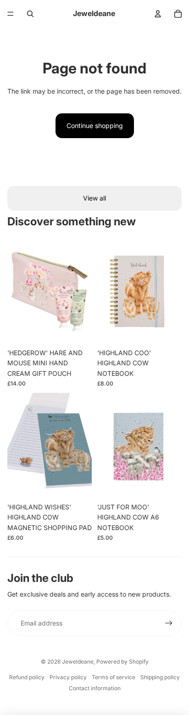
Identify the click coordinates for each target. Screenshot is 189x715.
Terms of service (113, 677)
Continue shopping (95, 125)
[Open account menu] (158, 14)
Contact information (95, 688)
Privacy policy (68, 677)
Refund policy (26, 677)
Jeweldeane (78, 661)
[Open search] (30, 14)
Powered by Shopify (122, 661)
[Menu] (10, 13)
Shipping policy (160, 677)
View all (94, 198)
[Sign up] (169, 623)
